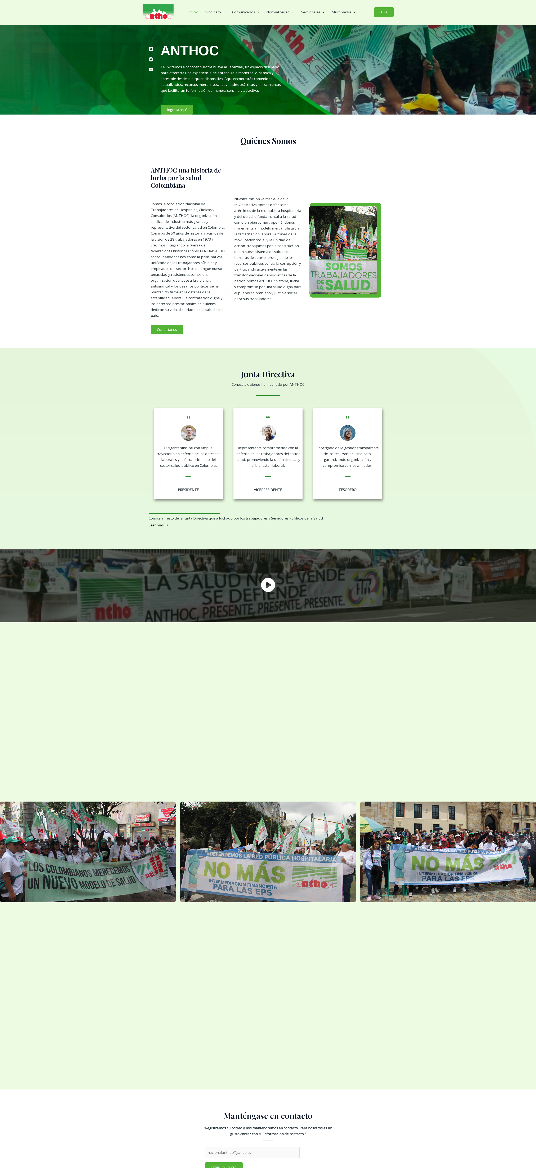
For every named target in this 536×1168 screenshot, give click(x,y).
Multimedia (341, 12)
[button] (384, 12)
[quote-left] (189, 414)
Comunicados (243, 12)
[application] (223, 12)
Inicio (193, 12)
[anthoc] (158, 11)
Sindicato (213, 12)
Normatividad (278, 12)
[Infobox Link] (268, 586)
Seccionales (310, 12)
